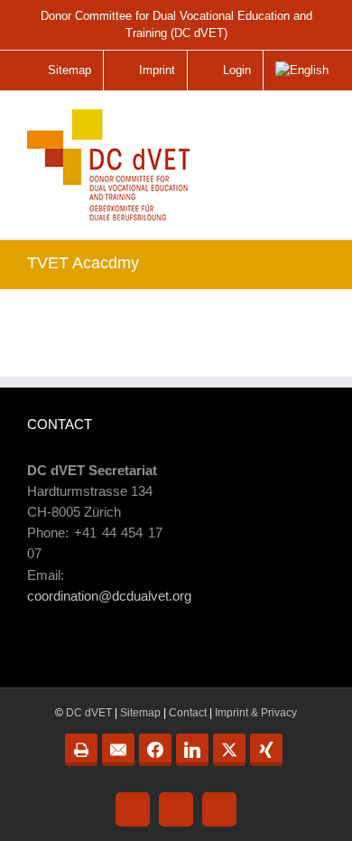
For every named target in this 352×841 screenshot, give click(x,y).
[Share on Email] (118, 750)
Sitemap (140, 712)
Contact (188, 712)
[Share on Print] (81, 750)
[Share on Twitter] (229, 750)
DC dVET (89, 712)
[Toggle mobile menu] (312, 129)
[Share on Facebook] (155, 750)
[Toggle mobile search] (274, 122)
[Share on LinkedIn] (192, 750)
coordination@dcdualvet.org (109, 595)
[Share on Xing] (266, 750)
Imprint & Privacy (256, 712)
